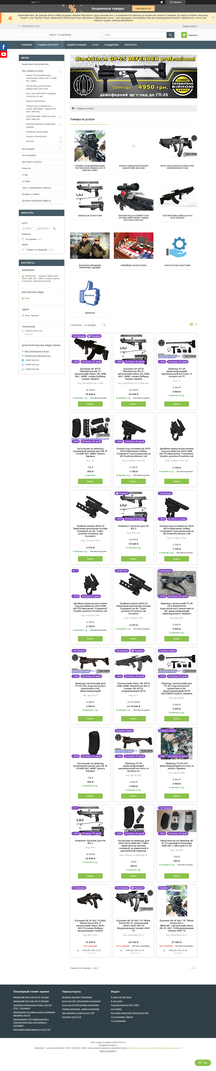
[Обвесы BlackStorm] (90, 196)
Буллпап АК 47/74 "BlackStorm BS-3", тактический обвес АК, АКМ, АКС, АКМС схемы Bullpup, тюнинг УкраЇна (90, 374)
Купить (90, 404)
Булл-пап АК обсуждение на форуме (80, 1005)
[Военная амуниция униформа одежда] (90, 246)
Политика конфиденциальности (167, 1048)
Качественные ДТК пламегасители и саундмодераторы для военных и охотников (31, 1022)
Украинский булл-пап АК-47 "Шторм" (31, 997)
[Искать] (170, 35)
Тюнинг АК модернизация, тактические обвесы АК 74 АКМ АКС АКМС (90, 168)
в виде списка (195, 325)
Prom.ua (122, 1042)
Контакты (131, 45)
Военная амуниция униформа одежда (90, 266)
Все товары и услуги (32, 70)
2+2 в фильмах (118, 1021)
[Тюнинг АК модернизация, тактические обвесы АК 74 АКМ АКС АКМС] (90, 146)
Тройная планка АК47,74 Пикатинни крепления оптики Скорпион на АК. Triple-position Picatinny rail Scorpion (90, 531)
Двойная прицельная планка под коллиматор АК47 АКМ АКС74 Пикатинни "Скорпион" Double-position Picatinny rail (176, 452)
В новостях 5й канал (121, 997)
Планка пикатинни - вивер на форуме (80, 1009)
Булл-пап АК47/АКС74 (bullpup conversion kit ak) (177, 167)
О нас (95, 45)
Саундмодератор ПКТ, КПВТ (125, 1005)
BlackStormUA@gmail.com (37, 356)
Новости (26, 168)
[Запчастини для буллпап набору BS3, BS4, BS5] (134, 146)
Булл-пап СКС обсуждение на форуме (81, 1001)
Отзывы (26, 181)
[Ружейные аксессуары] (134, 246)
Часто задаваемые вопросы (36, 187)
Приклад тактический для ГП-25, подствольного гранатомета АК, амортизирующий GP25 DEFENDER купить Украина (176, 688)
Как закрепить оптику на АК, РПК (78, 1013)
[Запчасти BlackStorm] (177, 246)
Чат (205, 1063)
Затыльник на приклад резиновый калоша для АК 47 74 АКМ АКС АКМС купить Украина (90, 452)
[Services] (90, 293)
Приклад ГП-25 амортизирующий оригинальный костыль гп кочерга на (133, 767)
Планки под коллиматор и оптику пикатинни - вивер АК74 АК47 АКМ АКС (133, 218)
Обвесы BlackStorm (90, 216)
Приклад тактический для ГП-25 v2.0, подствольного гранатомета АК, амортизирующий (90, 687)
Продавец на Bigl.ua (108, 1045)
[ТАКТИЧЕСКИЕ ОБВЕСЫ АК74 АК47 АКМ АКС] (177, 196)
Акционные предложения (35, 64)
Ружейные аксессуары (133, 265)
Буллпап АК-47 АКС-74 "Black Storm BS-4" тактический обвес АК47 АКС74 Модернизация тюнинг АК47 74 (133, 925)
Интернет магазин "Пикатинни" (77, 997)
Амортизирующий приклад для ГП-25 (31, 1029)
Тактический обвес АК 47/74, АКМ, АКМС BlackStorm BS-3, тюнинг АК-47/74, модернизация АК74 (133, 687)
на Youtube (116, 1009)
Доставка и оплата (32, 162)
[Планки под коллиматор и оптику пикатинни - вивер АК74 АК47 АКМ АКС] (134, 196)
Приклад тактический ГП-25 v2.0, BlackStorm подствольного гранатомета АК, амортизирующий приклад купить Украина (176, 608)
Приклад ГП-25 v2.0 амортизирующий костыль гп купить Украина (177, 766)
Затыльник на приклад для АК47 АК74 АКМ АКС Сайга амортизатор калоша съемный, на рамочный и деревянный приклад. (133, 845)
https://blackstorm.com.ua (37, 351)
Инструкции (28, 149)
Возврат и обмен (31, 194)
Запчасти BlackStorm (177, 265)
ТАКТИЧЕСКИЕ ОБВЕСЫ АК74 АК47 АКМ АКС (177, 217)
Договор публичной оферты (36, 200)
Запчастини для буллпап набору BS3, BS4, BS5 (133, 167)
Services (90, 313)
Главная (27, 45)
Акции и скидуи (76, 45)
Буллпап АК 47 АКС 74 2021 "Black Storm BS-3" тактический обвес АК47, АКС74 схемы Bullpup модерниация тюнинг (90, 925)
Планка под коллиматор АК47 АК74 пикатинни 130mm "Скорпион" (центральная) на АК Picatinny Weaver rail (133, 452)
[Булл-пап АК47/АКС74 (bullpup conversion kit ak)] (177, 146)
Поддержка (112, 45)
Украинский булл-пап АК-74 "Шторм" (31, 1001)
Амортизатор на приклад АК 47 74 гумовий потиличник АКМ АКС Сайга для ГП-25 (176, 843)
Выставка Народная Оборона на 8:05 (129, 1013)
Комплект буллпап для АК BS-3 (133, 527)
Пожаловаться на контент (139, 1048)
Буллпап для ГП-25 (71, 1017)
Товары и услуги (47, 45)
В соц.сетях (117, 1001)
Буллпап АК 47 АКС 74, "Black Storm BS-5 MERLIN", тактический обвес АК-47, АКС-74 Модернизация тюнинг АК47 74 (177, 925)
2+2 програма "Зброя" (122, 1017)
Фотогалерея (29, 155)
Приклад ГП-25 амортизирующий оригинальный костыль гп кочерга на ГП (176, 373)
